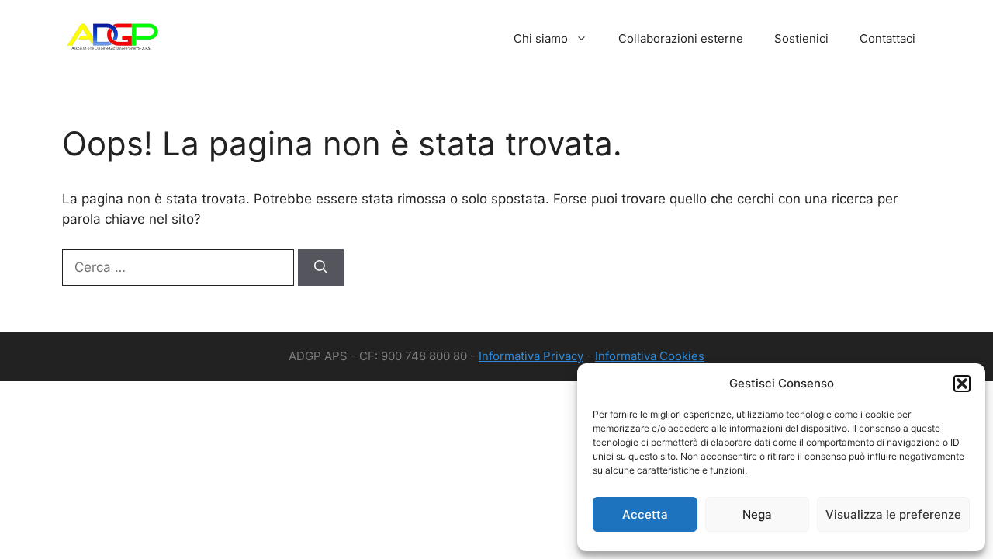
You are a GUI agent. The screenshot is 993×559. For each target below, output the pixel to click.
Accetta (645, 514)
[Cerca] (321, 267)
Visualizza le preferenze (893, 514)
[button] (962, 383)
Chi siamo (541, 38)
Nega (757, 514)
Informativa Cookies (649, 356)
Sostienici (801, 38)
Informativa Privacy (531, 356)
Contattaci (887, 38)
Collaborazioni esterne (680, 38)
